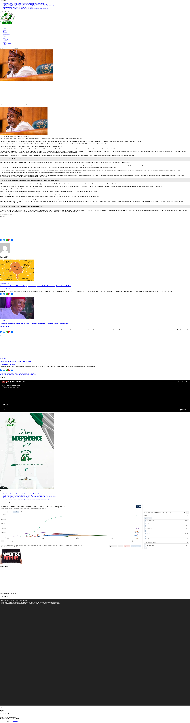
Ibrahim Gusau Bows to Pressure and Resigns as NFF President (18, 7)
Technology (6, 39)
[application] (95, 652)
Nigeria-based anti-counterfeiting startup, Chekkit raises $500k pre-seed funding (18, 374)
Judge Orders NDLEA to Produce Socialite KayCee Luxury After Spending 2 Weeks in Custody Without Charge (29, 5)
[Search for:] (7, 48)
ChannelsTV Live (7, 43)
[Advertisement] (44, 92)
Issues (4, 283)
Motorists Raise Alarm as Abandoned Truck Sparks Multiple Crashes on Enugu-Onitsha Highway (26, 8)
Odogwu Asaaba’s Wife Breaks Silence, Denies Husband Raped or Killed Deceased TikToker (25, 4)
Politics (4, 30)
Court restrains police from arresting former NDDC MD (17, 361)
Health (4, 36)
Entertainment (6, 34)
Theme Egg (15, 721)
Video (4, 44)
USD (8, 593)
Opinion (5, 40)
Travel (4, 42)
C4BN (10, 288)
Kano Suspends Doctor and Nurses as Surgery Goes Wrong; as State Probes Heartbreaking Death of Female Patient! (35, 286)
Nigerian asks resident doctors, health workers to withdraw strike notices (17, 373)
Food (4, 35)
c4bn (1, 253)
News (4, 28)
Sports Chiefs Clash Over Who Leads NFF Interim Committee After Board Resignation (23, 3)
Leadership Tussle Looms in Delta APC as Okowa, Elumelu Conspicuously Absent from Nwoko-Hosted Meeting (34, 323)
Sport (4, 31)
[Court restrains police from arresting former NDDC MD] (95, 346)
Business (5, 32)
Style (4, 38)
